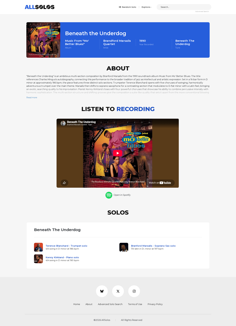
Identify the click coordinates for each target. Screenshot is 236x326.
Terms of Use (135, 304)
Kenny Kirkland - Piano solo (62, 257)
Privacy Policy (155, 304)
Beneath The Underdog (184, 42)
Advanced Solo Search (110, 304)
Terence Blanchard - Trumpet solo (66, 245)
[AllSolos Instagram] (134, 291)
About (88, 304)
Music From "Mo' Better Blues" (77, 42)
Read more (31, 97)
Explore (146, 7)
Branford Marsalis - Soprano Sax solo (153, 245)
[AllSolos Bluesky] (102, 291)
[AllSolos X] (118, 291)
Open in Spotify (122, 195)
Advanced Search (202, 11)
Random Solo (128, 7)
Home (76, 304)
